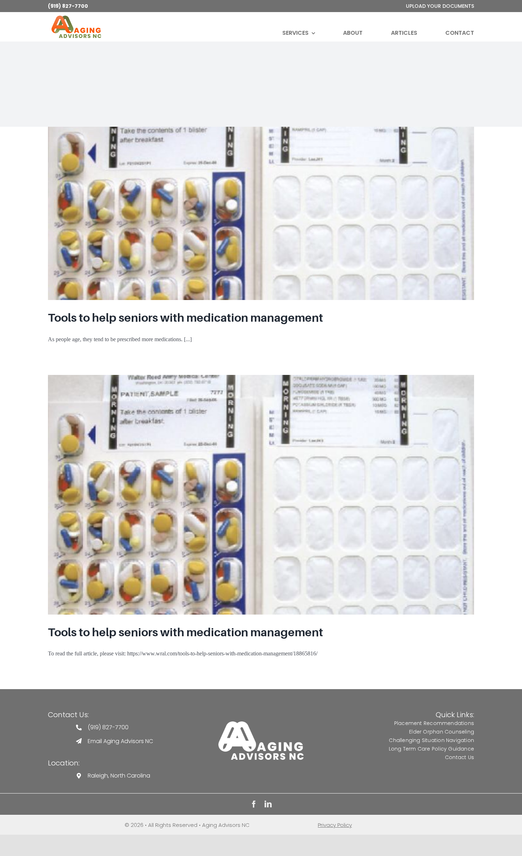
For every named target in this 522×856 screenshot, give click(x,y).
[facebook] (253, 804)
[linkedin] (268, 804)
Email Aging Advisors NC (120, 741)
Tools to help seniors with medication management (185, 317)
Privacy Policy (335, 825)
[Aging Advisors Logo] (261, 724)
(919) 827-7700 (68, 6)
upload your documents (440, 6)
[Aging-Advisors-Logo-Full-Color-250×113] (76, 18)
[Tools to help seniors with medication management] (261, 213)
